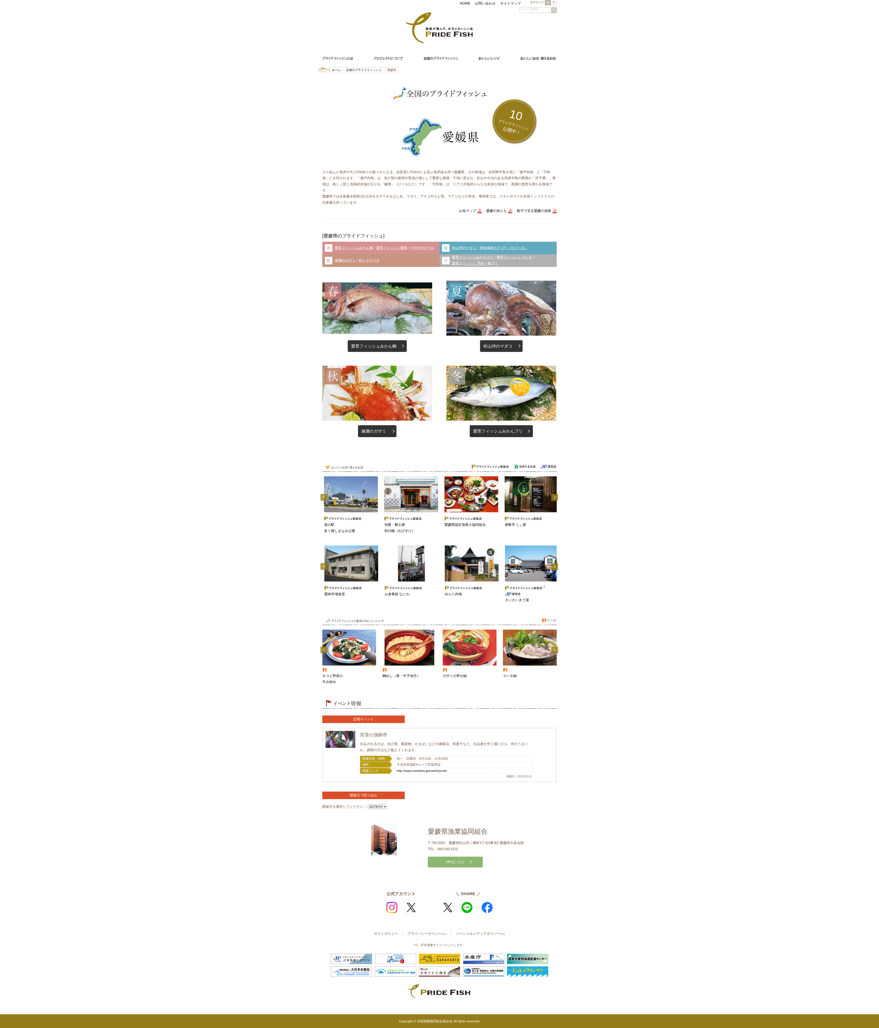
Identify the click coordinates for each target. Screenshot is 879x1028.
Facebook (487, 907)
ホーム (336, 70)
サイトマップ (510, 3)
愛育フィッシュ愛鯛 (391, 248)
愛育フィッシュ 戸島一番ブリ (475, 263)
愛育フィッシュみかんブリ (472, 257)
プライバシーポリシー (426, 933)
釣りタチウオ (369, 260)
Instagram (391, 907)
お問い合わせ (485, 3)
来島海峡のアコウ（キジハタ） (504, 248)
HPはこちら (455, 862)
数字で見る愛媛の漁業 (534, 211)
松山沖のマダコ (464, 248)
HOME (465, 3)
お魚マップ (467, 211)
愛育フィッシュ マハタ (514, 257)
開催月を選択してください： (344, 807)
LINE (466, 907)
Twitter (411, 907)
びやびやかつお (422, 248)
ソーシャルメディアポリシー (480, 933)
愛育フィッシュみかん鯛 (354, 248)
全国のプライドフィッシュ (364, 70)
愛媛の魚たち (496, 211)
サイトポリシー (386, 933)
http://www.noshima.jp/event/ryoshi (422, 771)
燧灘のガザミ (345, 260)
